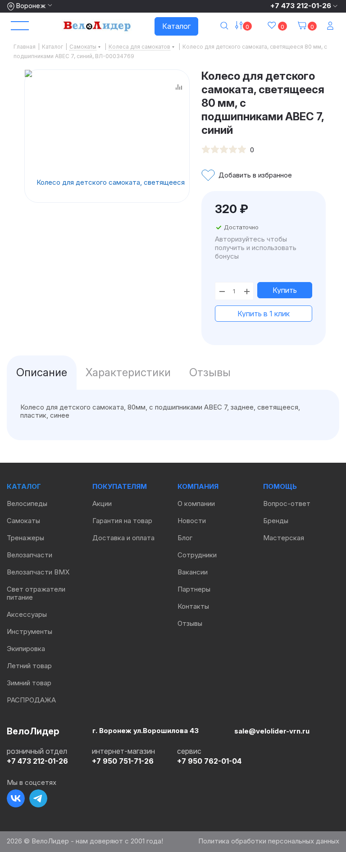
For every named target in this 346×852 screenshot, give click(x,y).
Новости (192, 520)
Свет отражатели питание (36, 593)
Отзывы (190, 623)
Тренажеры (25, 537)
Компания (198, 486)
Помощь (280, 486)
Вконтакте (16, 798)
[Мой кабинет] (331, 26)
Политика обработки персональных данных (268, 841)
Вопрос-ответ (286, 503)
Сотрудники (197, 555)
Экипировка (26, 648)
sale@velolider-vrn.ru (272, 731)
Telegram (38, 798)
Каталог (176, 26)
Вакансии (193, 572)
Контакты (193, 606)
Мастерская (283, 537)
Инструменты (29, 631)
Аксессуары (27, 614)
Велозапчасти (29, 555)
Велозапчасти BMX (38, 572)
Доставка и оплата (123, 537)
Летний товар (29, 665)
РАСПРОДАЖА (31, 700)
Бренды (275, 520)
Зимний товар (29, 683)
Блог (185, 537)
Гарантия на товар (122, 520)
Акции (102, 503)
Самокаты (23, 520)
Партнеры (194, 589)
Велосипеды (27, 503)
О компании (196, 503)
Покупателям (119, 486)
